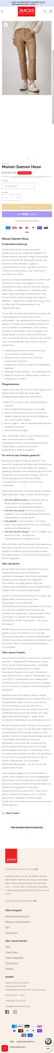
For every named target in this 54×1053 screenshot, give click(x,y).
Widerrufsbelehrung (18, 1047)
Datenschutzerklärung (25, 1041)
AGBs (12, 1041)
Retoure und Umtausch (18, 921)
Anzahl (5, 192)
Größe (5, 181)
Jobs (7, 946)
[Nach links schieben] (21, 158)
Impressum (11, 932)
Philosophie (11, 963)
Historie (9, 968)
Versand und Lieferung (17, 916)
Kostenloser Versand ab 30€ (21, 176)
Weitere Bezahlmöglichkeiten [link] (27, 220)
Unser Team (11, 952)
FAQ (7, 927)
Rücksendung (38, 176)
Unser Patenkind (14, 957)
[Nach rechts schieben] (33, 158)
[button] (45, 11)
